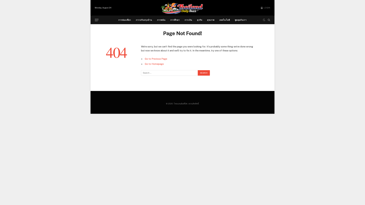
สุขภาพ (210, 20)
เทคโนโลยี (224, 20)
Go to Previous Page (156, 58)
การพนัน (161, 20)
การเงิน (188, 20)
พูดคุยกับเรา (241, 20)
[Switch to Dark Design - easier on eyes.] (264, 20)
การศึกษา (175, 20)
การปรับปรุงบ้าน (144, 20)
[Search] (268, 20)
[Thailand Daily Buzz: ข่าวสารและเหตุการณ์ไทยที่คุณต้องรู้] (182, 8)
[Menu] (97, 20)
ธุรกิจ (199, 20)
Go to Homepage (154, 63)
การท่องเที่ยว (124, 20)
